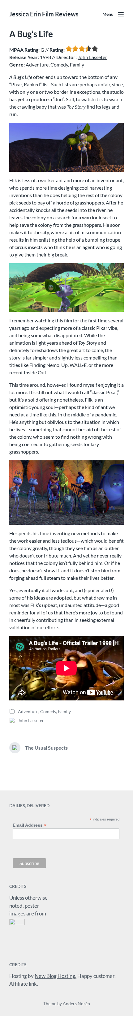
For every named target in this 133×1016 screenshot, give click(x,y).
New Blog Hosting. (55, 976)
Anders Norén (76, 1003)
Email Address (29, 825)
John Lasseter (92, 57)
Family (77, 64)
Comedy (59, 64)
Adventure (37, 64)
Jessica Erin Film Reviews (44, 14)
